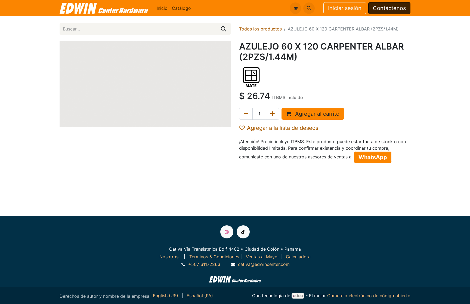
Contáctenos (389, 8)
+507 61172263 (204, 264)
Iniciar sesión (344, 8)
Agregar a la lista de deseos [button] (282, 128)
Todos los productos (260, 29)
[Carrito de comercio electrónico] (295, 8)
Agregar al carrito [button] (316, 113)
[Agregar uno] (272, 114)
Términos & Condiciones (214, 256)
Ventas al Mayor (262, 256)
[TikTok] (243, 231)
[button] (309, 8)
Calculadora (298, 256)
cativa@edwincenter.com (264, 264)
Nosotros (169, 256)
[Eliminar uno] (246, 114)
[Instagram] (226, 231)
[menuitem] (162, 8)
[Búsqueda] (223, 29)
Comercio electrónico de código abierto (368, 295)
